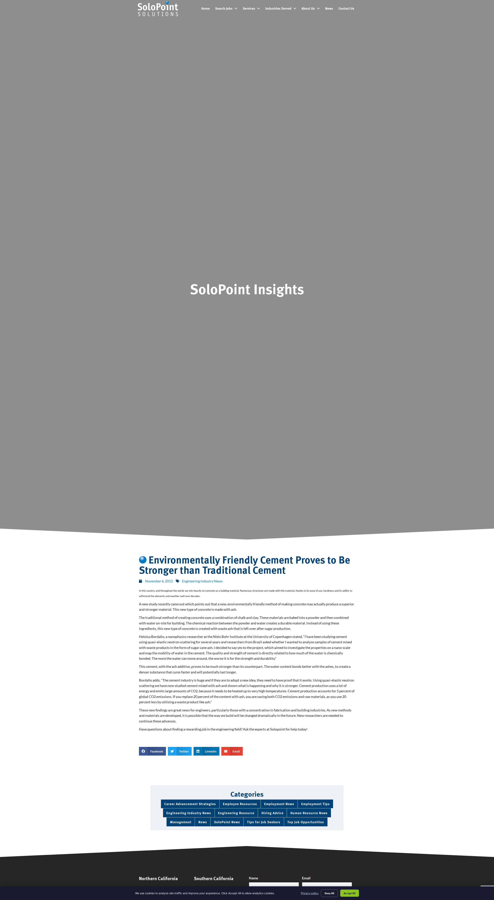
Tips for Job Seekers (263, 821)
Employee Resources (240, 803)
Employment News (279, 803)
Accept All (349, 893)
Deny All (329, 893)
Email (307, 878)
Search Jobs (227, 9)
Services (253, 9)
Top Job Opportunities (305, 821)
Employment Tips (315, 803)
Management (180, 821)
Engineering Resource (236, 812)
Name (255, 878)
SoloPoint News (227, 821)
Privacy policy (310, 893)
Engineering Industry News (202, 581)
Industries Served (282, 9)
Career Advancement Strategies (190, 803)
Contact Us (347, 9)
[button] (152, 751)
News (330, 9)
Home (206, 9)
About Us (311, 9)
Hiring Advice (272, 812)
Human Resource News (309, 812)
